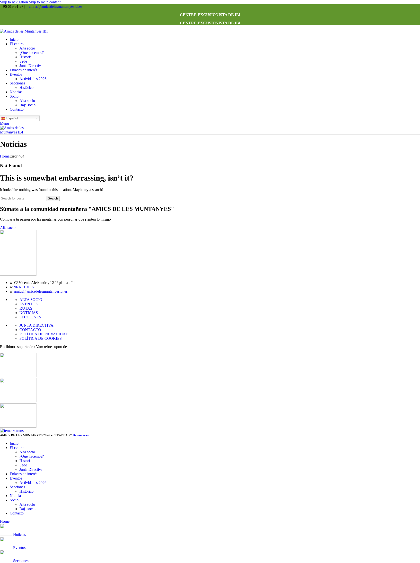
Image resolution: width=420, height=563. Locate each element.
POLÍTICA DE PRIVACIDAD (44, 334)
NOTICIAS (28, 313)
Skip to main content (45, 2)
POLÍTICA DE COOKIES (40, 338)
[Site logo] (24, 31)
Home (4, 156)
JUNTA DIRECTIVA (36, 325)
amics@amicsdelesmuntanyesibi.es (55, 6)
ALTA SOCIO (30, 300)
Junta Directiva (31, 66)
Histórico (26, 87)
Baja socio (27, 105)
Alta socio (27, 48)
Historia (25, 57)
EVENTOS (28, 304)
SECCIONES (30, 317)
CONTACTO (30, 330)
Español (11, 118)
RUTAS (25, 308)
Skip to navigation (14, 2)
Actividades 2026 (32, 79)
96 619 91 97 (24, 287)
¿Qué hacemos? (31, 52)
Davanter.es (81, 435)
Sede (23, 61)
